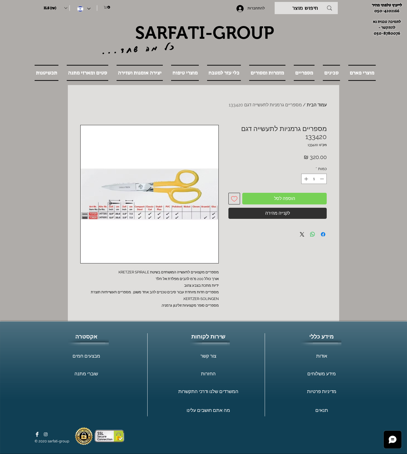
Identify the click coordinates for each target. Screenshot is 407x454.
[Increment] (305, 179)
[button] (55, 8)
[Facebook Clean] (37, 434)
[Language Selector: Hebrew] (83, 8)
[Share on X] (302, 234)
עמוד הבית (317, 104)
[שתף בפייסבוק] (323, 234)
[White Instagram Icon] (45, 434)
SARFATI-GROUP (204, 32)
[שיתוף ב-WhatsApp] (312, 234)
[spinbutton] (314, 179)
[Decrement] (322, 179)
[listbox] (55, 8)
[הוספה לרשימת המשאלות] (234, 198)
